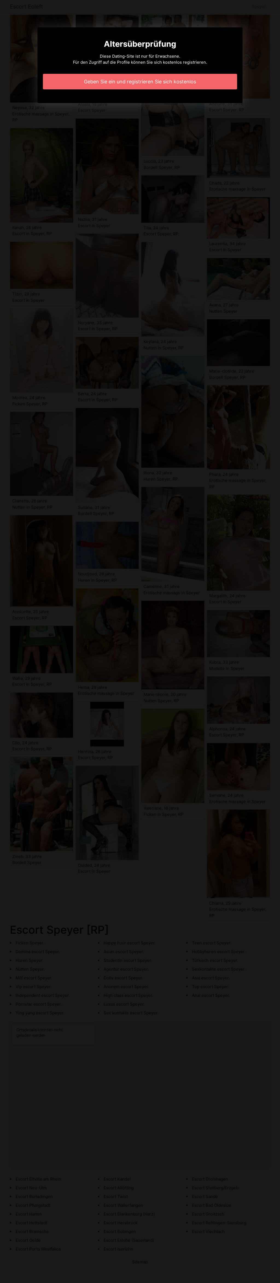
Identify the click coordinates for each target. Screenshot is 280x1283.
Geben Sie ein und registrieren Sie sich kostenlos (140, 81)
